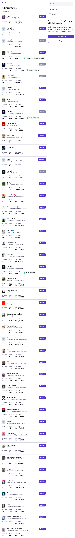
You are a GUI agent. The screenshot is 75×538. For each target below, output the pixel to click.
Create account (61, 36)
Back (6, 2)
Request (41, 135)
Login (61, 41)
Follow (42, 16)
